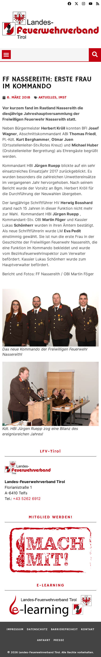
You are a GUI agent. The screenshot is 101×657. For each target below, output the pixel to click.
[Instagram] (83, 3)
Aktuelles (47, 97)
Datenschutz (37, 629)
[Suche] (96, 53)
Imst (62, 97)
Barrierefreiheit (64, 629)
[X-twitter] (76, 3)
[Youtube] (90, 3)
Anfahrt (43, 640)
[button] (6, 54)
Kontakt (87, 629)
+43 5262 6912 (27, 498)
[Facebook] (69, 3)
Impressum (15, 629)
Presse (59, 640)
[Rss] (97, 3)
